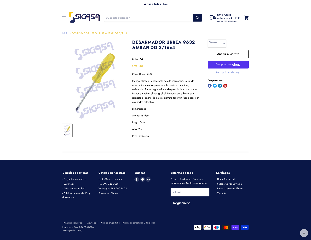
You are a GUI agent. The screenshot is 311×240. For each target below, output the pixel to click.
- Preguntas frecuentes (73, 179)
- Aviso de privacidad (73, 188)
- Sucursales (68, 184)
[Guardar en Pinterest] (225, 86)
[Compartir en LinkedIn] (220, 86)
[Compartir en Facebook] (210, 86)
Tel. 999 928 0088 (108, 184)
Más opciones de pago (228, 72)
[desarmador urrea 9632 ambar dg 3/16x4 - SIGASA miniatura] (67, 130)
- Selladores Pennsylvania (229, 184)
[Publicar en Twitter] (215, 86)
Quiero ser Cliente (108, 193)
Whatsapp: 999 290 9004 (112, 188)
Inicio (65, 33)
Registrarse (181, 203)
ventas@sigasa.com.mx (110, 179)
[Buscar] (197, 17)
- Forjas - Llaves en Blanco (229, 188)
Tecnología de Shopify (72, 230)
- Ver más (221, 193)
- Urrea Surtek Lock (226, 179)
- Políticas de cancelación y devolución (138, 222)
